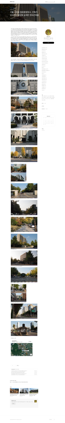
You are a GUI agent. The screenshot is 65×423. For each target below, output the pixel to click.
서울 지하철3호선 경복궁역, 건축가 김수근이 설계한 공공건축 (18, 373)
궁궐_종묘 (44, 52)
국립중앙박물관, (52, 98)
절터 (43, 67)
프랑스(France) (44, 79)
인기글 (45, 103)
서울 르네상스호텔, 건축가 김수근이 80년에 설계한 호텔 (18, 371)
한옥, (42, 98)
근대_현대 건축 (13, 369)
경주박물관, (50, 97)
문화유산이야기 (44, 49)
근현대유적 (43, 64)
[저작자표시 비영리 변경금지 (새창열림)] (20, 365)
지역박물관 (44, 87)
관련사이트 (50, 419)
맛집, (46, 98)
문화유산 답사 (12, 1)
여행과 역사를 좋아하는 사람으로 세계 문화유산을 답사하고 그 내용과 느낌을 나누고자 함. (22, 401)
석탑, (42, 97)
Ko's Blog (50, 415)
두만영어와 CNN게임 (51, 413)
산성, (49, 98)
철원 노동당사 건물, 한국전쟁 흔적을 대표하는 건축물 (17, 372)
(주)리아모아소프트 (51, 412)
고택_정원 (44, 55)
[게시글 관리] (14, 365)
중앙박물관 (44, 85)
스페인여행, (47, 97)
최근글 (42, 103)
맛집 (43, 73)
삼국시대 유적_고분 (45, 61)
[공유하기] (13, 365)
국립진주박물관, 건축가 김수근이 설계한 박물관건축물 (17, 374)
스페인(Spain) (44, 76)
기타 (43, 90)
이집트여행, (44, 97)
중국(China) (44, 82)
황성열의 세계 (51, 416)
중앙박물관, (53, 97)
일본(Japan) (44, 84)
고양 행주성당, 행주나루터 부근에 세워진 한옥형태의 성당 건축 (18, 370)
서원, (45, 98)
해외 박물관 (44, 88)
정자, (43, 98)
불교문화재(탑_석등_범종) (46, 70)
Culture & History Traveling (51, 409)
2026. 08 (48, 116)
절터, (48, 98)
